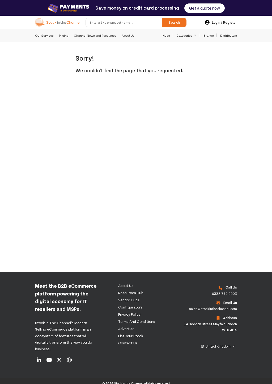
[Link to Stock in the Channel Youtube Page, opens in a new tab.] (49, 362)
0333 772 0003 (224, 293)
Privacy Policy (129, 314)
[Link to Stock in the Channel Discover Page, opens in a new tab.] (69, 362)
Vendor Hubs (128, 300)
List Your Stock (130, 335)
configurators (130, 307)
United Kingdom (218, 346)
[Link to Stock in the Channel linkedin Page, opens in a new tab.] (39, 362)
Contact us (128, 343)
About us (125, 285)
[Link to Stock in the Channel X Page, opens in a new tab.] (59, 362)
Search (174, 22)
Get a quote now (204, 7)
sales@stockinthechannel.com (213, 309)
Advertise (126, 328)
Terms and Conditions (136, 321)
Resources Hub (130, 292)
